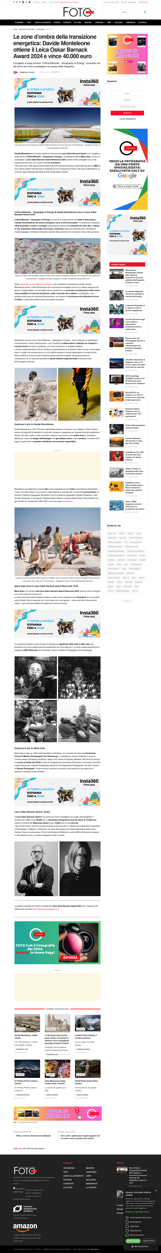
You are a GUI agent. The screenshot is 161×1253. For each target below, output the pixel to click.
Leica (126, 564)
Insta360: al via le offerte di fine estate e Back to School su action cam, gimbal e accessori (134, 487)
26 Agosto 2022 (51, 1098)
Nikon (134, 578)
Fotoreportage (132, 555)
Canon (138, 533)
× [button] (156, 1190)
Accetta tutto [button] (133, 1241)
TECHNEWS (19, 22)
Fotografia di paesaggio (116, 551)
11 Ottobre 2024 (43, 72)
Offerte (119, 582)
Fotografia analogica (115, 546)
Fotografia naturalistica (116, 555)
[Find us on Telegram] (23, 2)
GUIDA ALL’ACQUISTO (43, 22)
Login (125, 2)
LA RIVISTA (91, 1187)
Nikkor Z (126, 578)
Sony (136, 586)
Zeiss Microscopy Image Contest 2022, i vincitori (55, 1082)
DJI (126, 542)
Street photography (122, 591)
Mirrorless (130, 573)
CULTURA (77, 22)
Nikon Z (141, 578)
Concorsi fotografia (135, 538)
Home (15, 29)
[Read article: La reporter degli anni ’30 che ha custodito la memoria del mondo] (116, 295)
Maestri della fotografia (116, 573)
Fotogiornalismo (135, 542)
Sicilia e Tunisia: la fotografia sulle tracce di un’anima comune (134, 471)
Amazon (122, 533)
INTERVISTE (21, 1029)
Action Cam (112, 533)
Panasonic (128, 582)
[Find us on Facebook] (13, 2)
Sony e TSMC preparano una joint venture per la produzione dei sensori (134, 505)
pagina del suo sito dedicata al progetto (35, 284)
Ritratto (110, 586)
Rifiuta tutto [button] (149, 1241)
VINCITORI (49, 29)
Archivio (130, 533)
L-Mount (111, 564)
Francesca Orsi (22, 1049)
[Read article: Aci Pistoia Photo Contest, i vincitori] (27, 1069)
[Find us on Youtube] (29, 2)
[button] (141, 1211)
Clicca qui (35, 1193)
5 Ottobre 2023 (21, 1052)
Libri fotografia (136, 564)
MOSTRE (88, 22)
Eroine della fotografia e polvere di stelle (135, 426)
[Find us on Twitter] (20, 2)
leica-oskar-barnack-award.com (45, 909)
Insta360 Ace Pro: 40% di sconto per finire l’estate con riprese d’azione (134, 456)
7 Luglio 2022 (20, 1098)
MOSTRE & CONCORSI (26, 29)
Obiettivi (111, 582)
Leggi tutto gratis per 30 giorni (69, 2)
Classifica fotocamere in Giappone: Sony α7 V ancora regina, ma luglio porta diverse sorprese (135, 363)
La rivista (142, 22)
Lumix (124, 569)
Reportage (138, 582)
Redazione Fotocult (27, 72)
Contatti (43, 2)
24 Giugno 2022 (81, 1052)
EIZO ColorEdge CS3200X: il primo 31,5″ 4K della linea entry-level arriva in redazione (135, 380)
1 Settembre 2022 (82, 1098)
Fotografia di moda (131, 546)
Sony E (110, 591)
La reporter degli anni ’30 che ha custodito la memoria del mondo (134, 294)
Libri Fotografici (113, 569)
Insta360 (143, 560)
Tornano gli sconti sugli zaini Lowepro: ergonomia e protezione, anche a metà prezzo (135, 324)
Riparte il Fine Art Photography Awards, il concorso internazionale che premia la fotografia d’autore (135, 344)
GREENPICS (130, 22)
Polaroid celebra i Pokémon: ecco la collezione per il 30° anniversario (133, 412)
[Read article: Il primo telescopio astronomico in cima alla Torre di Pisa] (116, 442)
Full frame (121, 560)
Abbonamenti (143, 2)
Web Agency (95, 1249)
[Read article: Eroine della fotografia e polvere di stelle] (116, 429)
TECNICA (57, 22)
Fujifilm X (111, 560)
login (21, 1148)
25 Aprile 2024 (65, 1054)
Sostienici (36, 1180)
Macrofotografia (134, 569)
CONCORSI (99, 22)
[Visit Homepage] (67, 12)
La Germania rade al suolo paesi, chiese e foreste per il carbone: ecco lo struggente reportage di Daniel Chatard (57, 1039)
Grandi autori (132, 560)
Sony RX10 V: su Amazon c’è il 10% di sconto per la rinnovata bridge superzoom (134, 396)
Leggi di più (143, 1208)
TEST (29, 22)
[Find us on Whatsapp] (26, 2)
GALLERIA (118, 22)
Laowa (119, 564)
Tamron (135, 591)
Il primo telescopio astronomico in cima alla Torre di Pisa (133, 441)
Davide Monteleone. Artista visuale (26, 1036)
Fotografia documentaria (28, 1122)
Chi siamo (36, 2)
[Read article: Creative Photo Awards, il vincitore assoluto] (88, 1023)
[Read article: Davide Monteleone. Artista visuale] (27, 1023)
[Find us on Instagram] (16, 2)
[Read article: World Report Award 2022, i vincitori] (88, 1069)
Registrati (133, 2)
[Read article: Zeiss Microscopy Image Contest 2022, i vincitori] (57, 1069)
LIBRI (109, 22)
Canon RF (122, 538)
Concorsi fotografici (115, 542)
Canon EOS (112, 538)
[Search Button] (145, 12)
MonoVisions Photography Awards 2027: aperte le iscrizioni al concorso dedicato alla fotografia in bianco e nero (134, 276)
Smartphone (128, 586)
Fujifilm (142, 555)
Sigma (118, 586)
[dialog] (141, 1219)
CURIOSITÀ (67, 22)
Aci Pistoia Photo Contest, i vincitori (26, 1082)
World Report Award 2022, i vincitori (86, 1082)
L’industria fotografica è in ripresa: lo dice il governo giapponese (135, 308)
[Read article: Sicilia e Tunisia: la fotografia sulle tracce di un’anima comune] (116, 472)
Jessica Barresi (52, 1095)
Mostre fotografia (114, 578)
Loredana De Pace (83, 1049)
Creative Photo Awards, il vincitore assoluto (86, 1036)
